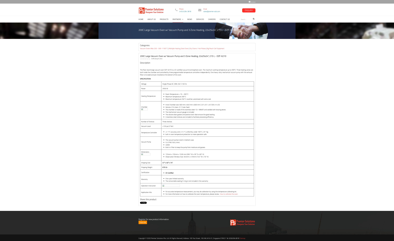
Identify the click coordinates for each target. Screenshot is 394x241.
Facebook (252, 2)
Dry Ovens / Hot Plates (198, 48)
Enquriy (249, 10)
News (189, 19)
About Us (152, 19)
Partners (177, 19)
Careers (212, 19)
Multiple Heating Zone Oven (178, 48)
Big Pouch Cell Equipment (215, 48)
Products (164, 19)
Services (200, 19)
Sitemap (242, 238)
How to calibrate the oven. (229, 194)
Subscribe (143, 222)
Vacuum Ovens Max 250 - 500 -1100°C (154, 48)
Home (141, 19)
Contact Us (225, 19)
